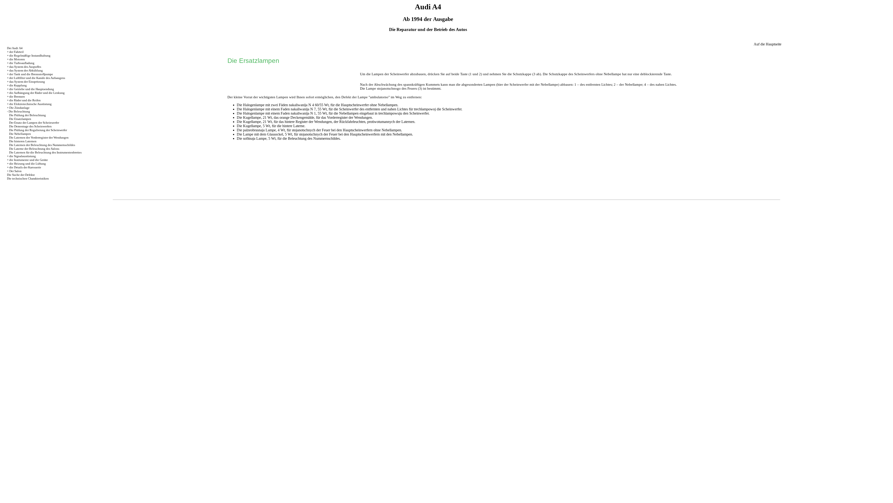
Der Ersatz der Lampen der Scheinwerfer (34, 122)
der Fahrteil (16, 52)
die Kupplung (18, 85)
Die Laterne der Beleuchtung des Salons (34, 148)
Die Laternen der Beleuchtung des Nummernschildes (42, 145)
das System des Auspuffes (25, 66)
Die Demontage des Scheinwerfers (30, 126)
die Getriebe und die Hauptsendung (31, 89)
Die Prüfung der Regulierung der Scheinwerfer (38, 130)
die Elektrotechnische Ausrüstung (30, 104)
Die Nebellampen (20, 134)
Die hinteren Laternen (23, 141)
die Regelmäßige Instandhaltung (29, 55)
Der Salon (15, 171)
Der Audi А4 (15, 48)
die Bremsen (17, 96)
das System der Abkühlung (26, 70)
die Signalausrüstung (22, 156)
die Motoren (17, 59)
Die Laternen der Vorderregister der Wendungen (39, 137)
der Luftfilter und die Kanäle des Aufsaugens (37, 78)
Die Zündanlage (19, 107)
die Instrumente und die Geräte (28, 160)
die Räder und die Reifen (25, 100)
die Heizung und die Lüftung (27, 163)
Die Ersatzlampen (20, 119)
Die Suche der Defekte (21, 175)
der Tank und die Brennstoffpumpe (31, 74)
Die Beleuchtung (19, 111)
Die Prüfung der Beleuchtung (27, 115)
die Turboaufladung (21, 63)
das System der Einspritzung (27, 81)
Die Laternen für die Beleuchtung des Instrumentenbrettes (45, 152)
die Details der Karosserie (25, 167)
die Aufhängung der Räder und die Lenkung (37, 93)
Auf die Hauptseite (767, 44)
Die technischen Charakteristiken (28, 178)
